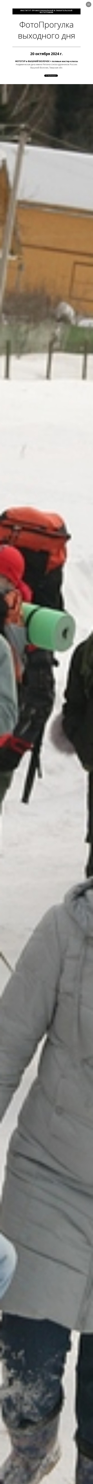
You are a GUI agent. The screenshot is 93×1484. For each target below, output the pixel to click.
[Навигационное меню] (88, 4)
